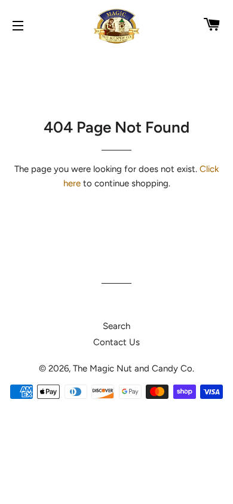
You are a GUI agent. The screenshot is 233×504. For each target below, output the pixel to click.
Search (116, 326)
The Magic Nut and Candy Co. (133, 368)
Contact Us (116, 342)
